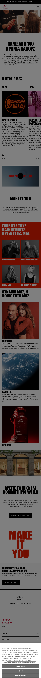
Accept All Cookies (20, 675)
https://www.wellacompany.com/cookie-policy (21, 662)
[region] (20, 660)
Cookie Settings (20, 666)
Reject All (20, 671)
